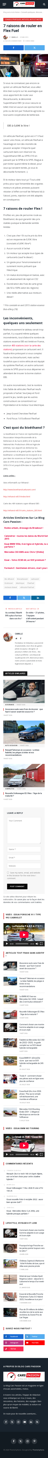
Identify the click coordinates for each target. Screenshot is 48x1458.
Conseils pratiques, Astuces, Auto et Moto (23, 19)
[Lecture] (7, 943)
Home (17, 12)
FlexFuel (30, 583)
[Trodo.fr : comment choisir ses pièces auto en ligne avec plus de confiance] (10, 1078)
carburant (35, 579)
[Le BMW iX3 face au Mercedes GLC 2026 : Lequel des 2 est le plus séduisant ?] (10, 999)
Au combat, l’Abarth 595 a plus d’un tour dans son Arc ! (13, 616)
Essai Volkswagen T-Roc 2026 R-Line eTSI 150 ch (25, 1189)
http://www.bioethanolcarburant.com (19, 489)
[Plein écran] (41, 943)
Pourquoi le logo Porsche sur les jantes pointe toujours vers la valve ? (32, 1248)
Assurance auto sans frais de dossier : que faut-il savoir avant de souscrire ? (31, 966)
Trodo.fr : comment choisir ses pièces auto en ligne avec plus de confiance (31, 1078)
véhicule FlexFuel (27, 587)
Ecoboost (9, 583)
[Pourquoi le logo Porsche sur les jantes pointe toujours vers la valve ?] (10, 1248)
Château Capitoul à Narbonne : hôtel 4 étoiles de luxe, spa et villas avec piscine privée (31, 1263)
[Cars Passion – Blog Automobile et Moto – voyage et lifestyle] (24, 4)
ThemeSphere (38, 1450)
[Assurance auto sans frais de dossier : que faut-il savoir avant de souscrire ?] (24, 691)
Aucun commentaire (13, 41)
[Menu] (4, 4)
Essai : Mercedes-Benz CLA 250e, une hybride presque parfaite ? (23, 1212)
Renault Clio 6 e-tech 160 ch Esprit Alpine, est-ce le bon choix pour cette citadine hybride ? (25, 1176)
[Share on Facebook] (13, 47)
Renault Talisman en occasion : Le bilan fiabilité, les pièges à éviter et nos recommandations (22, 752)
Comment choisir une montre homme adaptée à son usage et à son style (31, 1027)
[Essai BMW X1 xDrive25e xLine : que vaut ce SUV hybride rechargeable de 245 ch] (10, 1060)
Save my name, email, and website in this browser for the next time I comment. (23, 875)
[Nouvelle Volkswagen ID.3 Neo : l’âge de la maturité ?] (24, 775)
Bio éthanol (9, 579)
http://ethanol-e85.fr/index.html (16, 496)
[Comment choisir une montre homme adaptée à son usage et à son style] (10, 1027)
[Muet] (37, 943)
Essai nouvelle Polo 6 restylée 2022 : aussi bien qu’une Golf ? (25, 1200)
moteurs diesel (11, 587)
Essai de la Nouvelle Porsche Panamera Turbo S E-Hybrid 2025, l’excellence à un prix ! (31, 1296)
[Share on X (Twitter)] (34, 47)
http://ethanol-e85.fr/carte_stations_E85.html (22, 510)
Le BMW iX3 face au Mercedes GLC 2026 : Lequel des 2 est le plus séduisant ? (31, 999)
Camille (14, 37)
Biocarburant (22, 579)
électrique (20, 583)
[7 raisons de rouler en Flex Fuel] (24, 65)
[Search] (44, 4)
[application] (24, 934)
